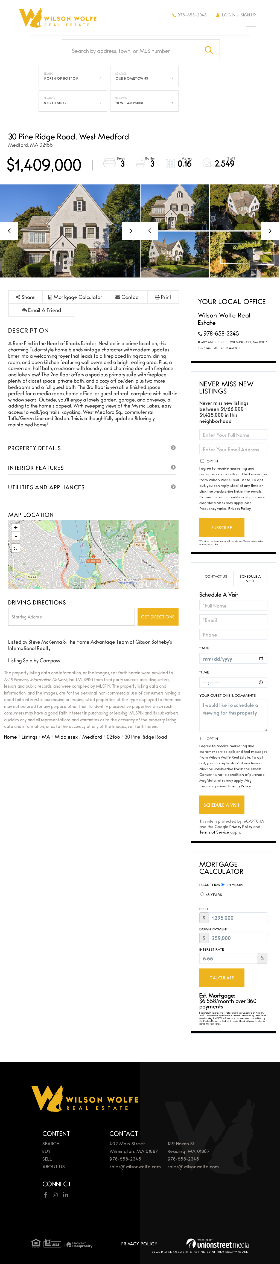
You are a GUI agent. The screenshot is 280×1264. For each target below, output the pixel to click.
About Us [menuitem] (53, 1166)
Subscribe (221, 527)
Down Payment (213, 929)
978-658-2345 (192, 15)
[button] (209, 50)
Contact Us (208, 347)
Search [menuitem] (50, 1143)
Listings (29, 736)
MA (46, 736)
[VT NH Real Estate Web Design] (217, 1243)
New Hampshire (129, 102)
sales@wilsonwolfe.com (135, 1166)
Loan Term (209, 884)
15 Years (213, 894)
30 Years (234, 884)
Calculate (221, 977)
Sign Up (248, 15)
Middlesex (66, 736)
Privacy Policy (239, 508)
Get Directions (158, 617)
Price (204, 908)
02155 (113, 736)
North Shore (56, 102)
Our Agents (230, 347)
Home (10, 736)
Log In (228, 15)
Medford (92, 736)
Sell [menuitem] (47, 1158)
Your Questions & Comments (227, 695)
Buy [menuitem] (46, 1150)
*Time (204, 672)
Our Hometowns (131, 78)
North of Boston (61, 78)
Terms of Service (214, 832)
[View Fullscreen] (15, 548)
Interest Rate (211, 949)
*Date (204, 647)
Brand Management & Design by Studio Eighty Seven (200, 1252)
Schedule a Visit (250, 578)
